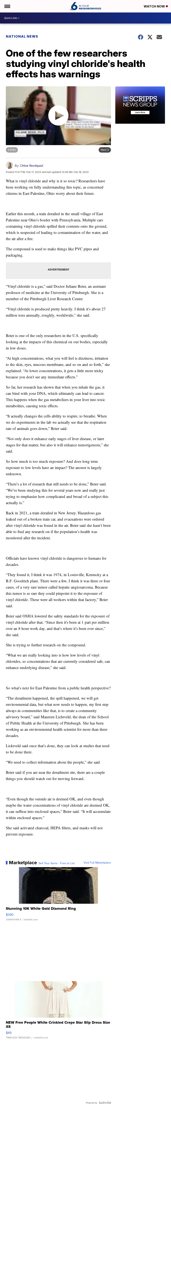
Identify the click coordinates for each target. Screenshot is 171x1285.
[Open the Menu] (7, 6)
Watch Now (155, 6)
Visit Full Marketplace (97, 862)
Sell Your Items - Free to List (57, 863)
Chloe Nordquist (31, 166)
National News (22, 36)
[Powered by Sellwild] (105, 1102)
